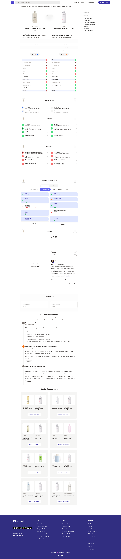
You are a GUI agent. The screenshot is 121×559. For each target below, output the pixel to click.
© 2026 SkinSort (60, 555)
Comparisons (23, 6)
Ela (55, 260)
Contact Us (90, 529)
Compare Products (42, 529)
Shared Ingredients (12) (45, 189)
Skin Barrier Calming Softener (27, 409)
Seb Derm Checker (42, 539)
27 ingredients (64, 44)
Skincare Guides (66, 523)
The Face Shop (35, 26)
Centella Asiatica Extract (57, 35)
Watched (60, 189)
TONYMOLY (63, 26)
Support (90, 526)
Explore (75, 2)
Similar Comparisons (88, 30)
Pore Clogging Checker (43, 536)
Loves (54, 189)
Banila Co (66, 435)
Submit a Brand (66, 536)
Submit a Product (66, 534)
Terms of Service (92, 531)
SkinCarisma (91, 549)
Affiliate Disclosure (92, 534)
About (89, 523)
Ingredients (86, 15)
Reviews (86, 26)
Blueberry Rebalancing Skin (27, 495)
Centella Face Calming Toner (40, 467)
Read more (29, 361)
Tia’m (36, 465)
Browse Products (66, 526)
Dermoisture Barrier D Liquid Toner (57, 409)
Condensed (53, 185)
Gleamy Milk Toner (56, 466)
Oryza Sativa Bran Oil (36, 35)
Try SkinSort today (104, 2)
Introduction (86, 12)
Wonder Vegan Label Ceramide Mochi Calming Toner (27, 438)
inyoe (53, 465)
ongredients (25, 407)
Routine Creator (41, 523)
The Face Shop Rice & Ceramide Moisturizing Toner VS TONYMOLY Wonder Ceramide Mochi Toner (49, 6)
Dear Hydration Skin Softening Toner (68, 437)
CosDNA (90, 546)
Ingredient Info (88, 18)
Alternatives (86, 28)
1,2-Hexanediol (30, 323)
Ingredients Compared (90, 22)
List (45, 185)
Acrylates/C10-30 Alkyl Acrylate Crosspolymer (41, 346)
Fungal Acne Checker (42, 534)
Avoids (66, 189)
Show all (34, 223)
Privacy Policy (91, 536)
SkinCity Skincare (68, 493)
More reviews (63, 289)
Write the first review (35, 266)
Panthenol (68, 35)
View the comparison (34, 414)
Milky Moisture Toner (69, 495)
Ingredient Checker (42, 526)
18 (71, 284)
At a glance (87, 20)
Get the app (91, 2)
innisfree (24, 493)
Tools (82, 2)
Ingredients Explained (90, 24)
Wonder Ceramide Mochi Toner (64, 28)
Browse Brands (66, 529)
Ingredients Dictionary (68, 531)
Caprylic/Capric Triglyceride (35, 366)
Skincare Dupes (41, 531)
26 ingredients (35, 44)
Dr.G (52, 407)
